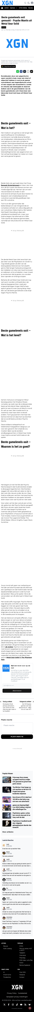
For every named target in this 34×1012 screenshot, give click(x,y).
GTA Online (23, 8)
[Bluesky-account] (30, 1005)
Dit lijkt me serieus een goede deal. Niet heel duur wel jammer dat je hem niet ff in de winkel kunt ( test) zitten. (16, 913)
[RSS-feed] (25, 1005)
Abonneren (17, 691)
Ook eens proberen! (7, 856)
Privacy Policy (12, 993)
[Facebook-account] (9, 1005)
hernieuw (8, 878)
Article (4, 27)
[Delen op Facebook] (21, 71)
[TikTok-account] (17, 1005)
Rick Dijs (8, 29)
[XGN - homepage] (7, 3)
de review (9, 647)
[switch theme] (28, 3)
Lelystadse (9, 917)
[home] (2, 8)
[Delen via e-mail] (28, 71)
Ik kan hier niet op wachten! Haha (11, 848)
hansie (8, 852)
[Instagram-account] (13, 1005)
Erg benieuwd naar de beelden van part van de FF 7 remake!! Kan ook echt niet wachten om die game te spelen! (17, 874)
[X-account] (4, 1005)
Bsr (7, 888)
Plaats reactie (17, 736)
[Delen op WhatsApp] (17, 71)
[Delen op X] (24, 71)
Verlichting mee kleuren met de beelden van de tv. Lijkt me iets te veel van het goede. (16, 884)
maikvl (8, 898)
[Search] (25, 3)
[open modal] (32, 3)
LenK (7, 844)
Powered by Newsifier (17, 1008)
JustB (7, 859)
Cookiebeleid (22, 993)
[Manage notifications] (30, 1008)
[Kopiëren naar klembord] (31, 71)
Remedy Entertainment (10, 185)
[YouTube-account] (21, 1005)
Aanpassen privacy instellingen (17, 997)
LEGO (7, 8)
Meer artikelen (7, 832)
